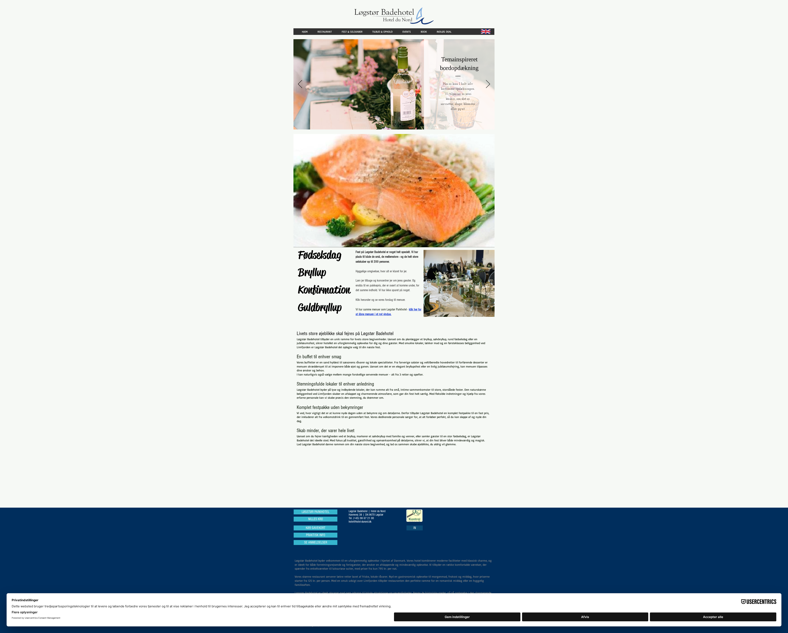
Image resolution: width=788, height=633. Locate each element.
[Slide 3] (400, 124)
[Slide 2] (394, 124)
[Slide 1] (388, 124)
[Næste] (488, 84)
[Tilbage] (300, 84)
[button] (326, 31)
